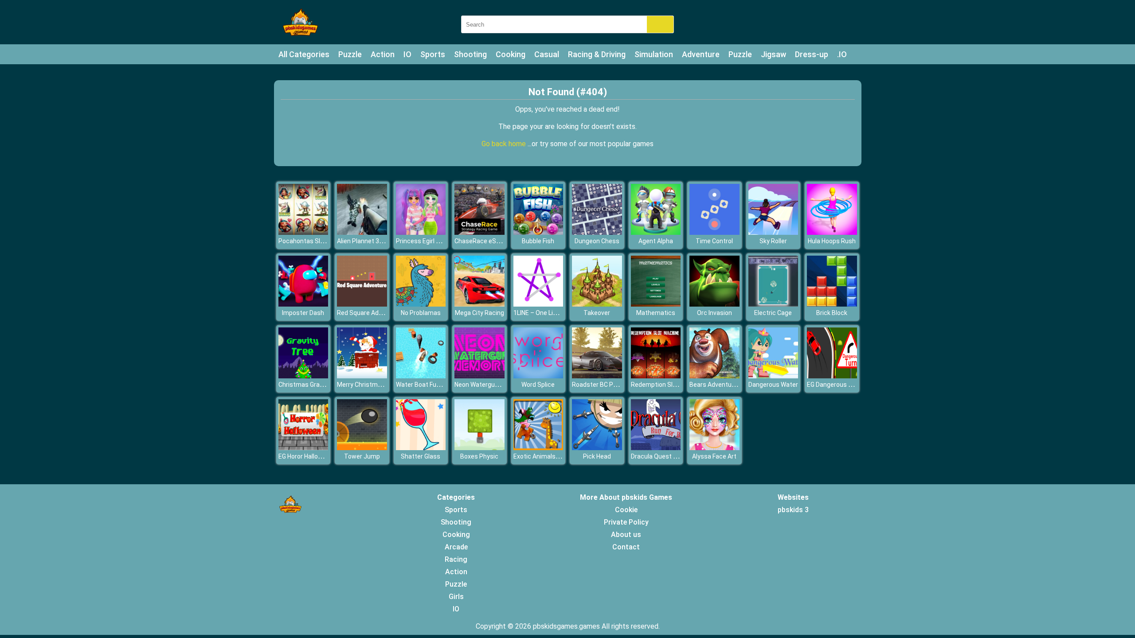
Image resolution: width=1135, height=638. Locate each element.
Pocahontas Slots (304, 241)
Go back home (504, 144)
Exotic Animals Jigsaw (545, 456)
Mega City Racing (479, 312)
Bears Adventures (715, 384)
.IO (842, 54)
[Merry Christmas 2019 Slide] (362, 376)
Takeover (596, 312)
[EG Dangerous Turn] (832, 376)
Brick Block (831, 312)
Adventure (701, 54)
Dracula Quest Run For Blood (671, 456)
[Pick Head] (597, 447)
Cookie (626, 510)
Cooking (510, 54)
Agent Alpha (655, 241)
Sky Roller (773, 241)
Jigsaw (773, 54)
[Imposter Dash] (303, 304)
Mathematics (655, 312)
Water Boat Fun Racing (428, 384)
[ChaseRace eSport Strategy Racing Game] (479, 232)
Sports (432, 54)
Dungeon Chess (597, 241)
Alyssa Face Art (714, 456)
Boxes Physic (479, 456)
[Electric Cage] (773, 304)
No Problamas (421, 312)
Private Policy (626, 522)
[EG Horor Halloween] (303, 447)
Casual (546, 54)
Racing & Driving (597, 54)
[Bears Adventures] (714, 376)
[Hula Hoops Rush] (832, 232)
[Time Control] (714, 232)
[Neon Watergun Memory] (479, 376)
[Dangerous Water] (773, 376)
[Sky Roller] (773, 232)
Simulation (653, 54)
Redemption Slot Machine (667, 384)
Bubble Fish (538, 241)
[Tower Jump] (362, 447)
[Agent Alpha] (656, 232)
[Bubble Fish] (538, 232)
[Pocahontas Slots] (303, 232)
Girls (456, 596)
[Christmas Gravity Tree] (303, 376)
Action (383, 54)
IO (407, 54)
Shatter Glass (420, 456)
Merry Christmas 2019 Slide (376, 384)
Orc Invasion (714, 312)
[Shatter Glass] (421, 447)
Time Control (714, 241)
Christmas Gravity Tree (311, 384)
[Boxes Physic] (479, 447)
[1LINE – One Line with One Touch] (538, 304)
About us (626, 534)
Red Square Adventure (369, 312)
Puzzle (350, 54)
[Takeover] (597, 304)
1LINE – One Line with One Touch (559, 312)
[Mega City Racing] (479, 304)
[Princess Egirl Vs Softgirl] (421, 232)
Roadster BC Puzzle (600, 384)
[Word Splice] (538, 376)
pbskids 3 (793, 510)
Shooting (470, 54)
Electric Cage (773, 312)
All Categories (303, 54)
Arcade (456, 547)
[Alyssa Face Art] (714, 447)
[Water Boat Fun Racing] (421, 376)
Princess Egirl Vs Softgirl (431, 241)
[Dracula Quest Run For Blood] (656, 447)
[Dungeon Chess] (597, 232)
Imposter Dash (303, 312)
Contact (626, 547)
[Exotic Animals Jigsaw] (538, 447)
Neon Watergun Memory (488, 384)
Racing (456, 559)
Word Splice (538, 384)
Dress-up (811, 54)
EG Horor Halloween (305, 456)
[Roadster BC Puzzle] (597, 376)
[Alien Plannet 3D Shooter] (362, 232)
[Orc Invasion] (714, 304)
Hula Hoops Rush (832, 241)
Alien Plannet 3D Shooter (372, 241)
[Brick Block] (832, 304)
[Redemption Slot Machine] (656, 376)
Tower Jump (362, 456)
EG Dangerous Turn (834, 384)
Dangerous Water (773, 384)
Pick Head (597, 456)
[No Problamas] (421, 304)
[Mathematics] (656, 304)
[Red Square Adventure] (362, 304)
